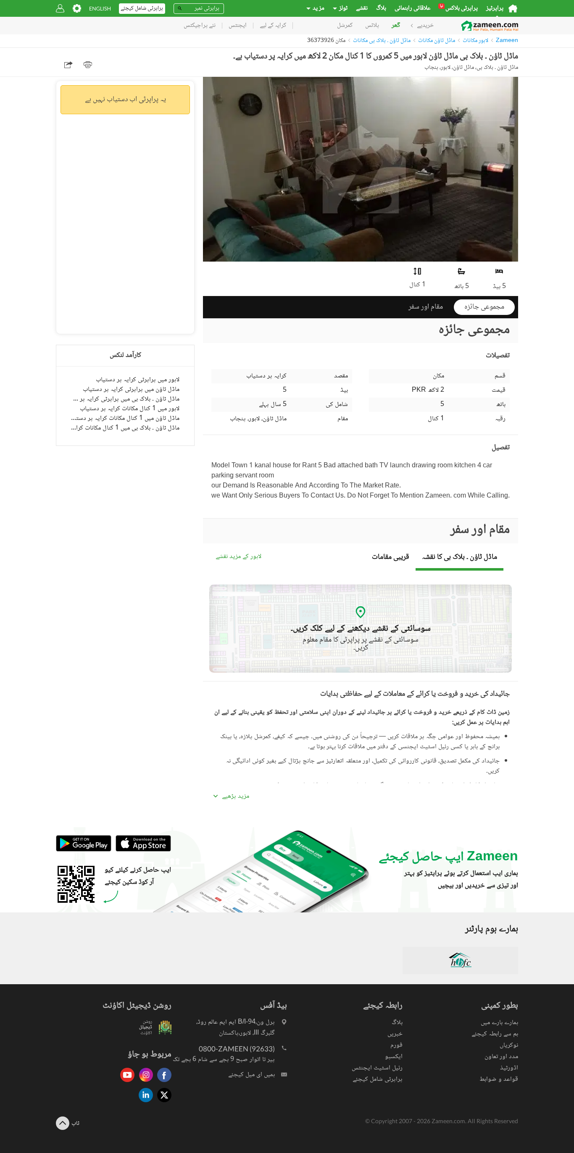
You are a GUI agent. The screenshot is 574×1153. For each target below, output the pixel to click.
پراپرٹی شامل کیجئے (378, 1079)
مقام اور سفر (425, 307)
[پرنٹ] (88, 64)
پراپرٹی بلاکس (459, 8)
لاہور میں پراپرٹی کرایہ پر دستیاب (137, 380)
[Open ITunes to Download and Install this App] (141, 850)
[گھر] (513, 8)
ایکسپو (394, 1056)
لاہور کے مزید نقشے (238, 557)
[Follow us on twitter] (162, 1102)
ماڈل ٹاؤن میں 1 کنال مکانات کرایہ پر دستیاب (125, 418)
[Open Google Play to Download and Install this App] (83, 850)
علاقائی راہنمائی (413, 8)
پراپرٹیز (494, 8)
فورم (396, 1045)
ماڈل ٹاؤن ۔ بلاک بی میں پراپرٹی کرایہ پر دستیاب (125, 399)
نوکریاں (509, 1045)
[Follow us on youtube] (125, 1082)
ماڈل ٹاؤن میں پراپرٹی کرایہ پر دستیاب (131, 389)
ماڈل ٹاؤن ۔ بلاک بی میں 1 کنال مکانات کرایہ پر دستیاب (125, 428)
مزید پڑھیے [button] (235, 796)
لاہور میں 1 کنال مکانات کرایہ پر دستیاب (129, 409)
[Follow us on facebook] (162, 1082)
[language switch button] (100, 8)
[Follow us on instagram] (143, 1082)
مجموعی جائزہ (484, 307)
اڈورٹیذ (509, 1068)
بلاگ (381, 8)
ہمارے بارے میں (499, 1022)
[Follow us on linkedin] (143, 1102)
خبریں (395, 1034)
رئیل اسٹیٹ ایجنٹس (377, 1068)
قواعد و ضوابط (498, 1079)
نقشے (362, 8)
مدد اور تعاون (501, 1056)
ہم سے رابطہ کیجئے (494, 1034)
